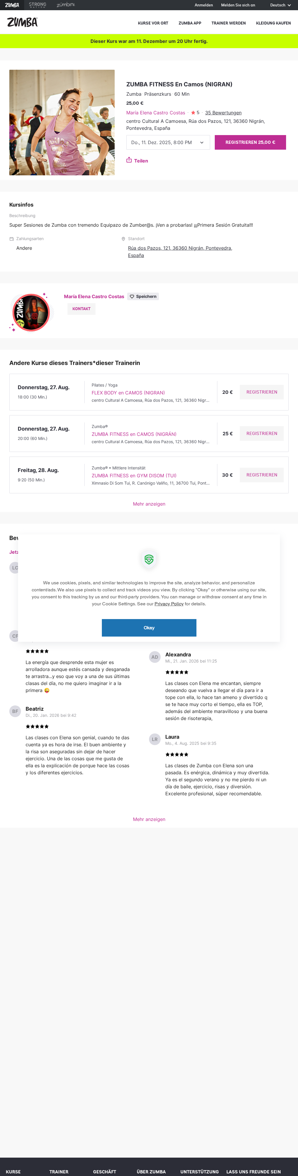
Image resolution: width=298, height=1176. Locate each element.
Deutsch (278, 5)
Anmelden (204, 5)
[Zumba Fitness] (22, 22)
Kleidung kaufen (273, 23)
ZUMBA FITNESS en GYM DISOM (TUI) (134, 475)
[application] (149, 588)
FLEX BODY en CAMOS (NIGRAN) (128, 393)
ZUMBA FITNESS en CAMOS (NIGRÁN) (134, 434)
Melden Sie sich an (238, 5)
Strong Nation (37, 5)
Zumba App (190, 23)
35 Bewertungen (223, 113)
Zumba (12, 5)
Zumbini (65, 5)
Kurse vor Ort (153, 23)
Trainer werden (229, 23)
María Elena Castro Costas (155, 113)
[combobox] (168, 142)
